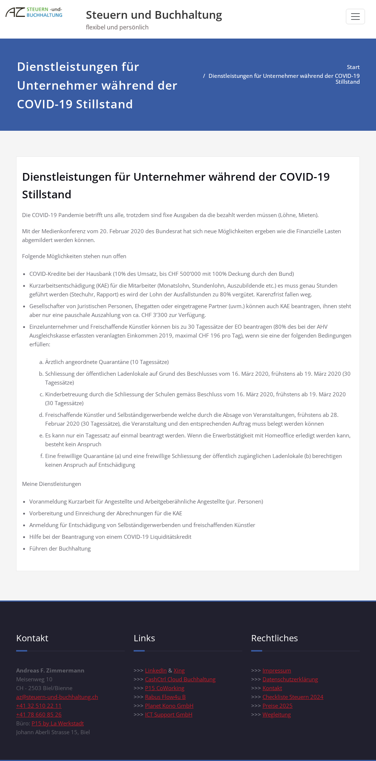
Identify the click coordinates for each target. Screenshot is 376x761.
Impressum (277, 670)
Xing (179, 670)
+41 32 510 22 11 (39, 705)
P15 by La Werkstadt (58, 723)
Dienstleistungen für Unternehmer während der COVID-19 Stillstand (284, 78)
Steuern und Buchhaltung (154, 14)
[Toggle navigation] (355, 16)
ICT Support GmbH (168, 714)
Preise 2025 (278, 705)
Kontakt (272, 688)
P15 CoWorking (164, 688)
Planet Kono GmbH (169, 705)
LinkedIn (156, 670)
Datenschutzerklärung (290, 679)
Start (353, 67)
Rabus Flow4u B (165, 696)
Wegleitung (277, 714)
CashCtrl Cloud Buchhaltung (180, 679)
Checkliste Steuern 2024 (293, 696)
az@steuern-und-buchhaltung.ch (57, 696)
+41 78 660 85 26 (39, 714)
